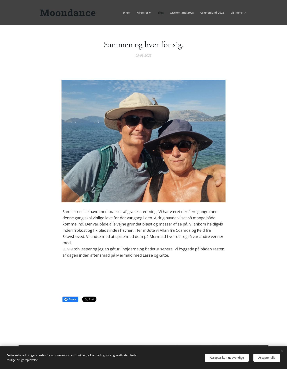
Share (72, 299)
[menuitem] (128, 13)
